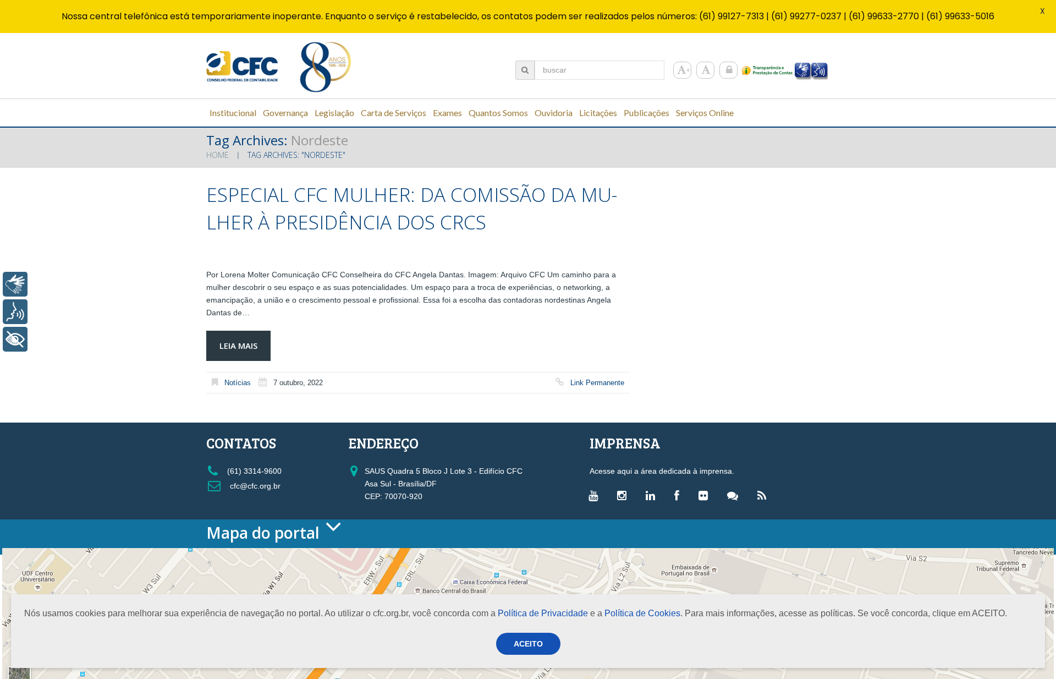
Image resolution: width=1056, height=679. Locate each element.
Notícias (237, 383)
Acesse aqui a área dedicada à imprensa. (662, 471)
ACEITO (528, 643)
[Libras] (15, 284)
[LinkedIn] (653, 495)
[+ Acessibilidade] (15, 339)
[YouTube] (596, 495)
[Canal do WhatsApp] (735, 495)
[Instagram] (624, 495)
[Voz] (15, 311)
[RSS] (764, 495)
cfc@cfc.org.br (254, 485)
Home (217, 155)
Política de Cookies (642, 613)
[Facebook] (679, 495)
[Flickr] (706, 495)
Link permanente (597, 383)
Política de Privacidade (543, 613)
